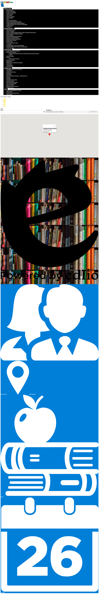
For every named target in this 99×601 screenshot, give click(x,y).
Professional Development (12, 86)
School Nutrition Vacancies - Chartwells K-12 (16, 75)
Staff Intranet (9, 91)
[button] (7, 8)
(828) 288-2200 (29, 159)
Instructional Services (11, 52)
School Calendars (10, 16)
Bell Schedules (9, 17)
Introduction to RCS (11, 29)
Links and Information (11, 20)
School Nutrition (10, 56)
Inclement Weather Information (13, 39)
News (7, 19)
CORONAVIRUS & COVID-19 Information (16, 24)
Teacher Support (10, 81)
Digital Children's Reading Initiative (14, 33)
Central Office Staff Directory (13, 50)
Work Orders (9, 94)
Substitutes (8, 74)
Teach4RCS (9, 70)
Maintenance (9, 61)
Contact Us (9, 27)
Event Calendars (10, 48)
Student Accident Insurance (12, 37)
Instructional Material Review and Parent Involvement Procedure (24, 53)
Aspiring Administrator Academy (14, 90)
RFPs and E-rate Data (14, 58)
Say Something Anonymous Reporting (15, 45)
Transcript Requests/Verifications (13, 21)
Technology (9, 64)
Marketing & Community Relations (14, 62)
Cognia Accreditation (11, 12)
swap (44, 111)
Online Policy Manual (11, 40)
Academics (8, 44)
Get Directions (93, 111)
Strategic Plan (9, 41)
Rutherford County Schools (50, 128)
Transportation (9, 65)
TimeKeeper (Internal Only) (12, 93)
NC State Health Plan (11, 83)
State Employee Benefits (12, 82)
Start (2, 110)
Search (4, 106)
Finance (8, 57)
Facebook (4, 100)
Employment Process (11, 72)
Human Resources (10, 60)
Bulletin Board (9, 25)
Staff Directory (9, 66)
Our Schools (9, 15)
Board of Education (10, 11)
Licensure (8, 78)
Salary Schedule (10, 85)
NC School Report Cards (12, 42)
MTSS (10, 54)
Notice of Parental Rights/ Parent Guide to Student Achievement (21, 32)
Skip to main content (5, 1)
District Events (9, 14)
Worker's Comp (10, 87)
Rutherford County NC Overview (14, 69)
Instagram (4, 104)
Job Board (8, 73)
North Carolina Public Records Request (15, 23)
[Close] (55, 126)
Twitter (4, 102)
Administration (9, 10)
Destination (49, 110)
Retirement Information (11, 79)
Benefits (8, 77)
